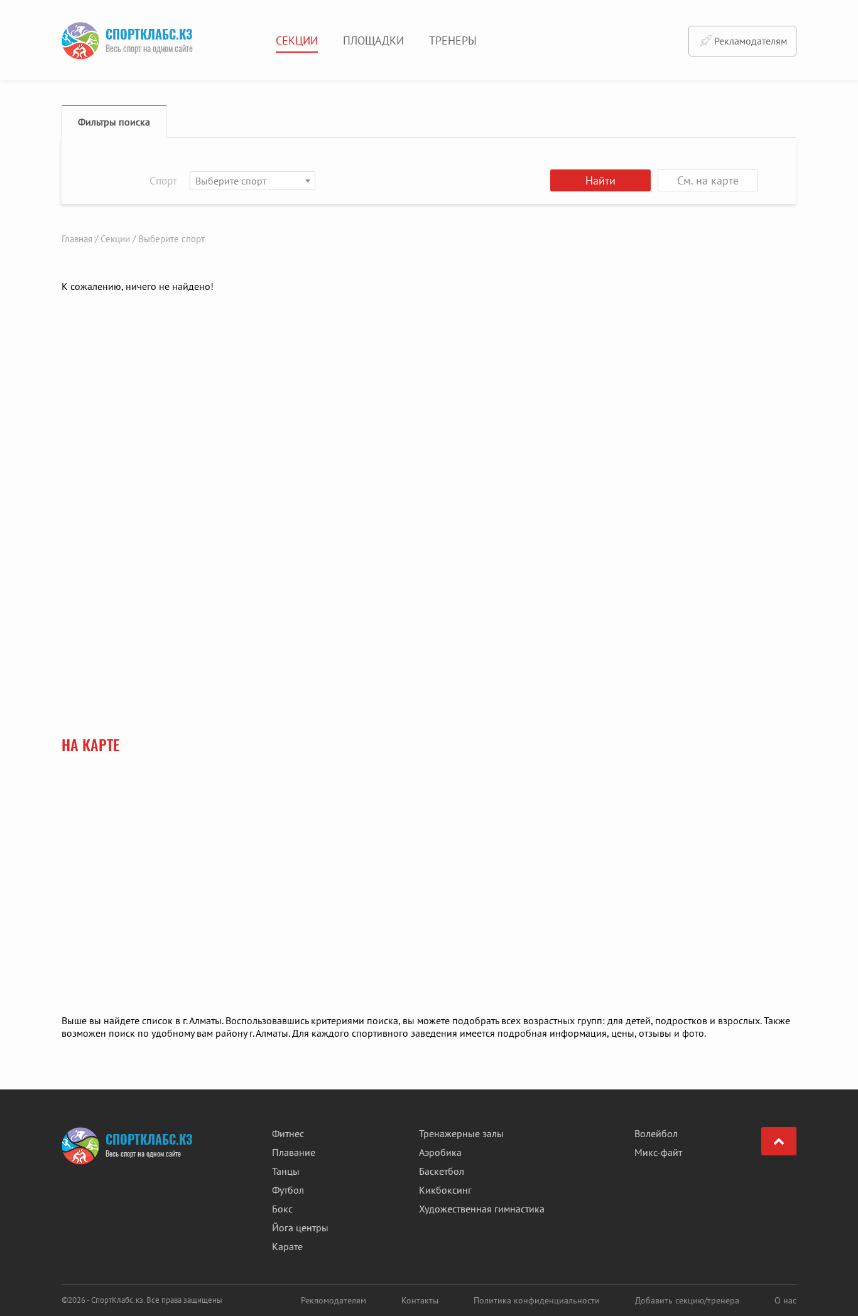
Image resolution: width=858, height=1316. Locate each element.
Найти (600, 180)
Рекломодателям (333, 1300)
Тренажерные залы (461, 1133)
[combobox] (252, 181)
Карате (287, 1246)
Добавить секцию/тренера (687, 1300)
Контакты (419, 1300)
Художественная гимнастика (482, 1208)
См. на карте (708, 180)
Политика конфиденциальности (537, 1300)
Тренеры (453, 40)
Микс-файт (658, 1152)
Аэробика (440, 1152)
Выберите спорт (171, 239)
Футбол (288, 1190)
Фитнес (288, 1133)
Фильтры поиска (114, 121)
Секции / (118, 239)
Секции (297, 40)
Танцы (286, 1171)
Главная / (80, 239)
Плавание (293, 1152)
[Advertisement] (714, 468)
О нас (785, 1300)
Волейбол (656, 1133)
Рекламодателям (750, 41)
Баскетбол (441, 1171)
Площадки (373, 40)
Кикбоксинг (445, 1190)
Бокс (282, 1208)
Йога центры (300, 1227)
